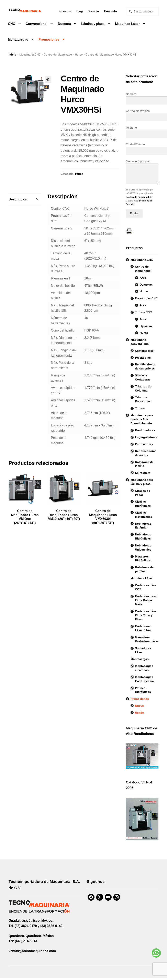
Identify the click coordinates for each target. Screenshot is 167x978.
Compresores (144, 350)
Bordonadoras (145, 430)
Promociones (48, 39)
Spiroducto (143, 472)
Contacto (110, 11)
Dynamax (146, 284)
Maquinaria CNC (30, 54)
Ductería (64, 24)
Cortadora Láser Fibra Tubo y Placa (146, 615)
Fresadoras (143, 357)
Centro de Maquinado (58, 54)
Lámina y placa (92, 24)
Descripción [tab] (18, 199)
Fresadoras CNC (146, 298)
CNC (11, 24)
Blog (79, 11)
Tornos (140, 408)
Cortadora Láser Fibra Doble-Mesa (146, 600)
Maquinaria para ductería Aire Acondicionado (142, 419)
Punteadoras (144, 444)
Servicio (93, 11)
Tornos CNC (143, 312)
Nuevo (139, 705)
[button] (48, 79)
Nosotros (64, 11)
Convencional (36, 24)
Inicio (12, 54)
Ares (143, 277)
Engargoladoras (146, 437)
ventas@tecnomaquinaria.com (32, 951)
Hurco (79, 54)
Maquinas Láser (127, 24)
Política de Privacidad (137, 197)
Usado (139, 712)
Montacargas (18, 39)
